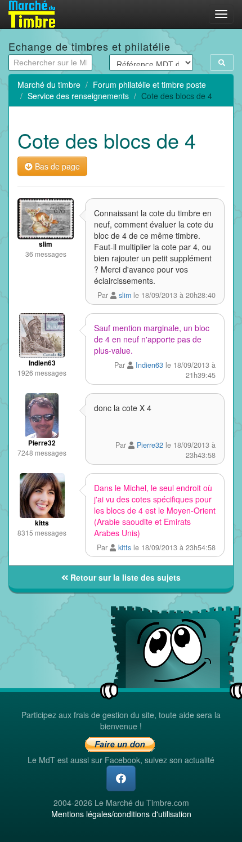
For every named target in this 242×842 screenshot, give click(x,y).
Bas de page (56, 166)
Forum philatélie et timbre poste (149, 84)
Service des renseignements (78, 95)
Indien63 (149, 365)
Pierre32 (150, 445)
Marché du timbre (48, 84)
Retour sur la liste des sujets (124, 577)
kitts (124, 547)
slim (125, 295)
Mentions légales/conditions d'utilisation (121, 813)
